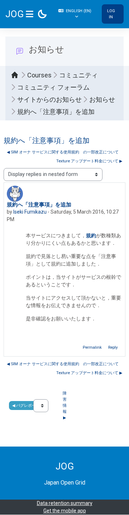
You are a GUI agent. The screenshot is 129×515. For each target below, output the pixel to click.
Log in (111, 13)
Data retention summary (64, 503)
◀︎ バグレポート (26, 405)
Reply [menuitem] (113, 347)
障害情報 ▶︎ (65, 405)
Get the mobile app (64, 511)
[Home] (16, 75)
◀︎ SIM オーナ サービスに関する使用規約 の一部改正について (63, 151)
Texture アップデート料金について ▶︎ (89, 160)
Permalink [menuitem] (92, 347)
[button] (75, 14)
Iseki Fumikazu (30, 212)
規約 (91, 235)
